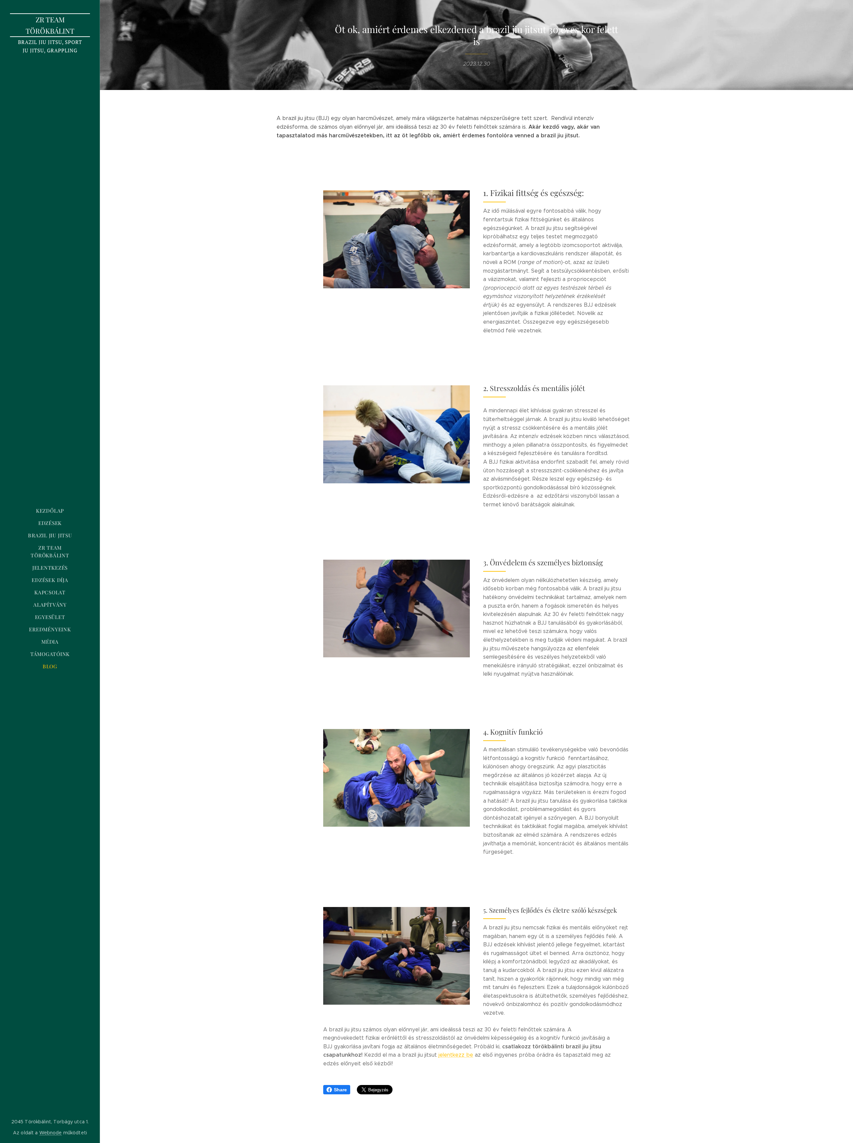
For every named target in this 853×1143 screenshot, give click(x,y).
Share (340, 1089)
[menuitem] (50, 511)
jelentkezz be (455, 1055)
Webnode (50, 1133)
